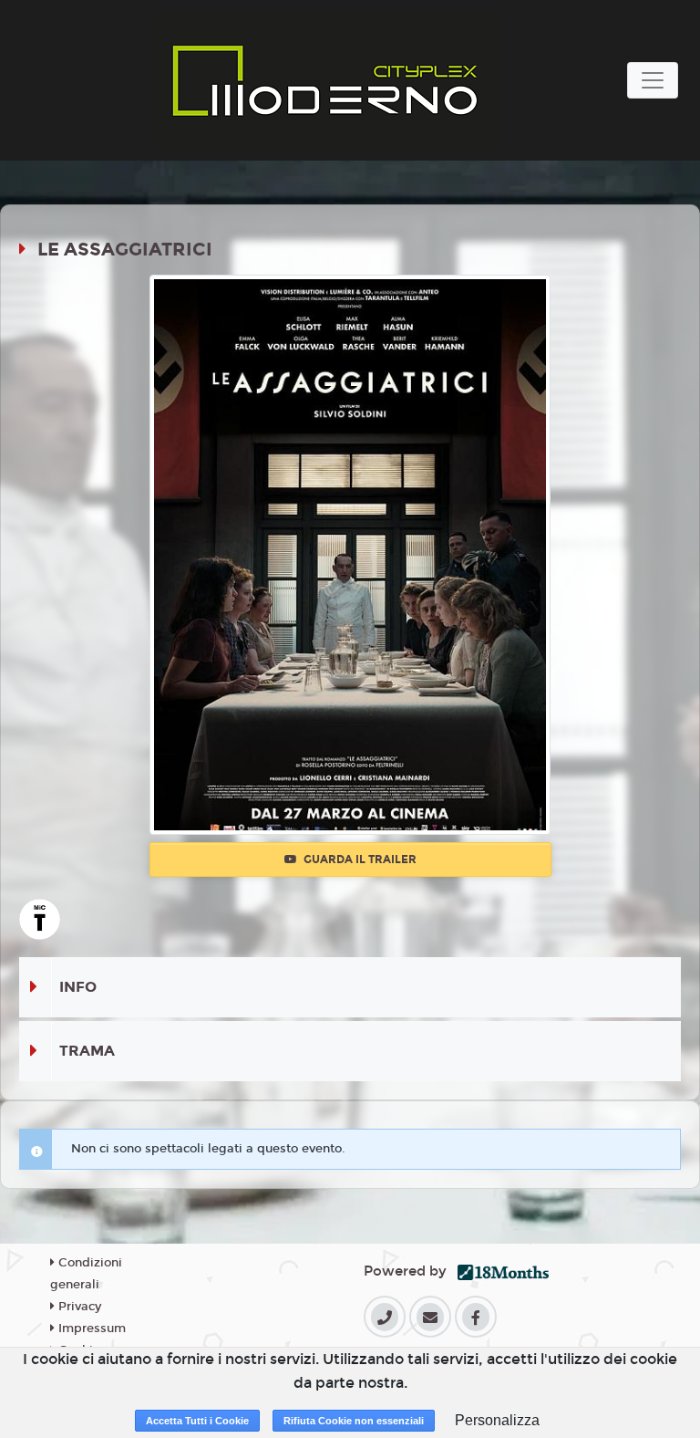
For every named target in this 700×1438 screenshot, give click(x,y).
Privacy (78, 1306)
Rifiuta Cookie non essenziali (353, 1420)
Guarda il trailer (359, 859)
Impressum (90, 1328)
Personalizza (497, 1420)
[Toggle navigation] (652, 80)
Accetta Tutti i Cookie (197, 1420)
